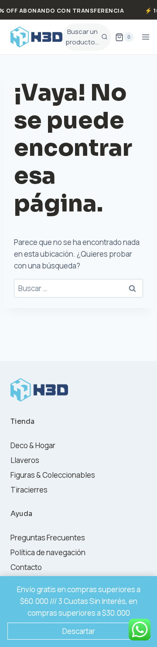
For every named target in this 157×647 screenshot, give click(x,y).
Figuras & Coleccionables (52, 475)
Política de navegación (47, 552)
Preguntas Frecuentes (47, 538)
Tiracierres (29, 490)
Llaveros (24, 460)
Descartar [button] (78, 631)
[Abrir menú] (146, 37)
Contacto (26, 567)
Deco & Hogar (32, 445)
